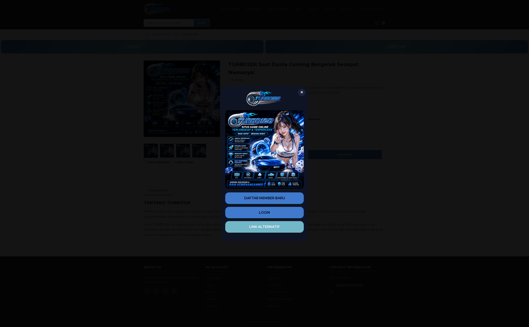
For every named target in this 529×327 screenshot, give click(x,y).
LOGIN (264, 212)
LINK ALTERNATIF (264, 227)
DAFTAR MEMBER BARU (264, 198)
